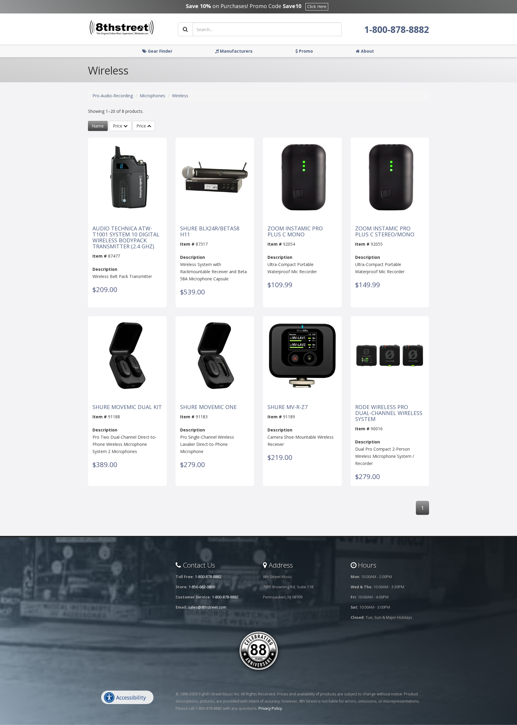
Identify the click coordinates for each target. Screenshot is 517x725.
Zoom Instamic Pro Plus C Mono (295, 232)
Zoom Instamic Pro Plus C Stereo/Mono (384, 232)
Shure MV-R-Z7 (287, 407)
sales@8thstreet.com (207, 607)
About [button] (367, 51)
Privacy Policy (270, 708)
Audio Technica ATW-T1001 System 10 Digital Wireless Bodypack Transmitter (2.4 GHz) (125, 237)
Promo (305, 51)
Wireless (180, 95)
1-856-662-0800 (201, 586)
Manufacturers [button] (236, 51)
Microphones (152, 95)
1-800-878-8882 (396, 29)
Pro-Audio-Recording (112, 95)
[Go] (185, 29)
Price (118, 126)
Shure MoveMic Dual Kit (127, 407)
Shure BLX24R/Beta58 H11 (209, 232)
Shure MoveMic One (208, 407)
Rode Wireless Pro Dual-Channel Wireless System (388, 413)
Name (98, 126)
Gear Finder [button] (159, 51)
